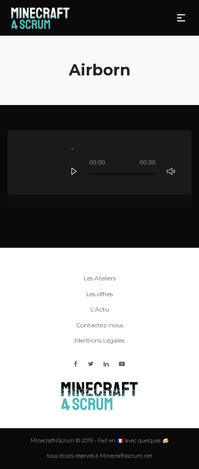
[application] (99, 162)
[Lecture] (74, 171)
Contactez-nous (99, 325)
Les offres (99, 294)
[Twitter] (90, 364)
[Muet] (171, 171)
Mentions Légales (99, 340)
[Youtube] (122, 364)
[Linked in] (106, 364)
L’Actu (99, 309)
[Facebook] (76, 364)
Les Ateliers (100, 278)
